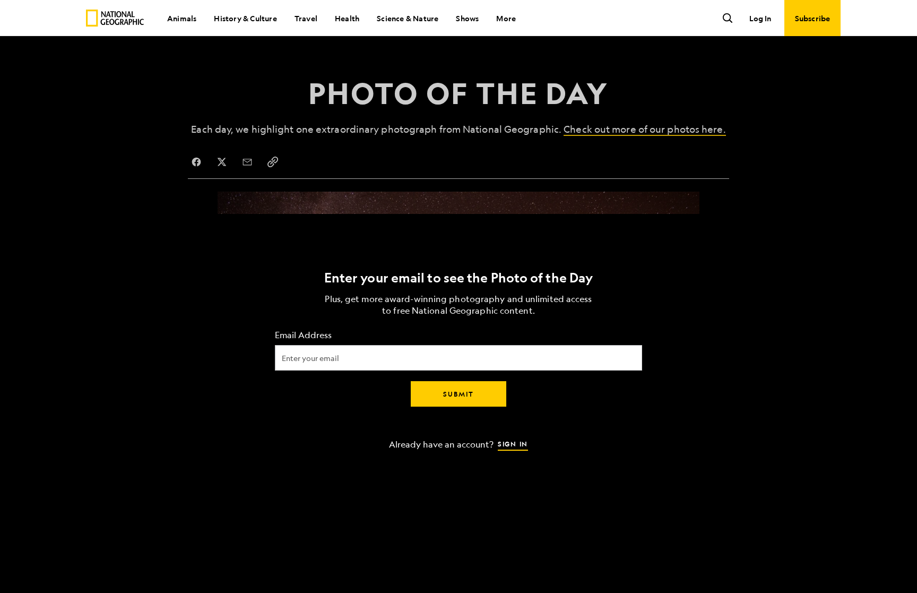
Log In (760, 18)
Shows (467, 18)
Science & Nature (407, 18)
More (506, 18)
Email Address (303, 335)
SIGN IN (513, 443)
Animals (181, 18)
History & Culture (245, 18)
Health (347, 18)
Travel (306, 18)
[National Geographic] (115, 18)
